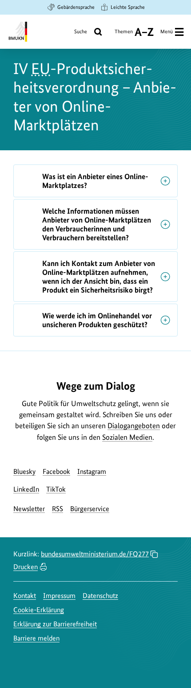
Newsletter (29, 508)
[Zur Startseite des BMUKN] (17, 32)
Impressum (59, 595)
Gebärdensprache (76, 7)
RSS (57, 508)
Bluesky (24, 471)
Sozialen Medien (127, 437)
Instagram (91, 471)
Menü (166, 31)
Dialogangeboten (133, 425)
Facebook (56, 471)
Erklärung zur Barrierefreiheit (55, 624)
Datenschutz (100, 595)
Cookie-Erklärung (38, 610)
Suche (80, 31)
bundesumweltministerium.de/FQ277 (95, 554)
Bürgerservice (89, 508)
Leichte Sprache (128, 7)
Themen (124, 34)
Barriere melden (36, 638)
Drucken (25, 567)
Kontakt (24, 595)
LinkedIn (26, 489)
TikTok (56, 489)
